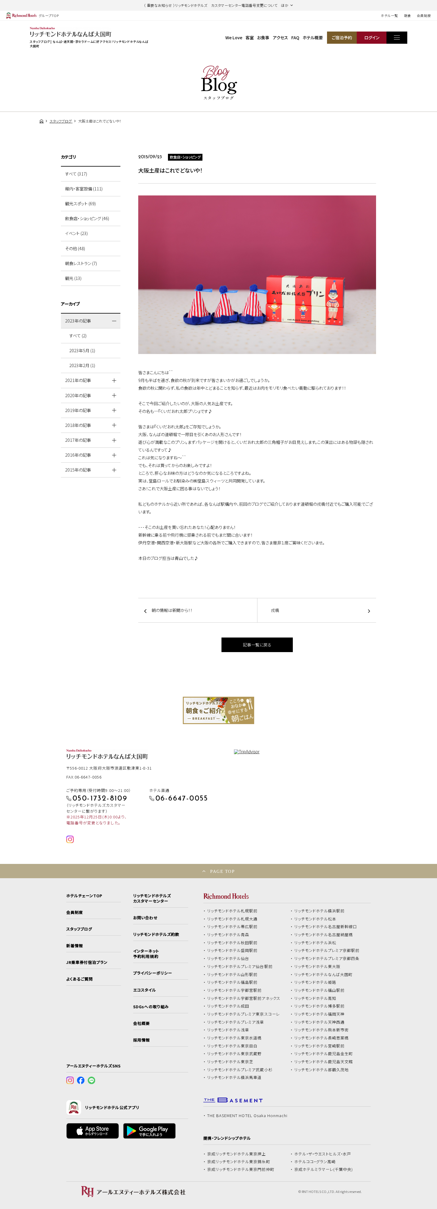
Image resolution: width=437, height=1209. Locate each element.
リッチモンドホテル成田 (228, 1006)
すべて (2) (78, 336)
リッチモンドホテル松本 (315, 919)
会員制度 (424, 15)
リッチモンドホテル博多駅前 (319, 1006)
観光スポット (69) (80, 203)
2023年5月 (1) (82, 350)
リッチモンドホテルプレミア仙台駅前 (240, 966)
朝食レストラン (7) (81, 263)
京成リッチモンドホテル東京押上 (236, 1154)
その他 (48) (75, 248)
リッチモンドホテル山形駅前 (232, 974)
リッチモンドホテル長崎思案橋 (321, 1038)
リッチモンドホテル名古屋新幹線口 (325, 926)
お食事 (263, 37)
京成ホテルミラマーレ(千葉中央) (323, 1169)
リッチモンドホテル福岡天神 (319, 1014)
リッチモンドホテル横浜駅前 (319, 911)
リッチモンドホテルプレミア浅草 (235, 1022)
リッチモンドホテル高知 (315, 998)
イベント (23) (76, 233)
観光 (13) (73, 278)
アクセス (280, 37)
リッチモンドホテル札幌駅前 (232, 911)
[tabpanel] (218, 710)
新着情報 (74, 945)
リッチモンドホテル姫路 (315, 982)
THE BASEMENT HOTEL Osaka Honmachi (247, 1115)
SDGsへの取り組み (151, 1006)
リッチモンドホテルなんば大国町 (323, 974)
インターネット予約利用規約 (146, 953)
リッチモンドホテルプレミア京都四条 (327, 958)
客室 (250, 37)
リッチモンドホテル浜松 (315, 942)
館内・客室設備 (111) (84, 189)
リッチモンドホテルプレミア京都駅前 (327, 950)
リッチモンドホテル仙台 (228, 958)
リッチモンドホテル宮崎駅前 (319, 1046)
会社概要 (141, 1023)
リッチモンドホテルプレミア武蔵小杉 (240, 1069)
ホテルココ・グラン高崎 (315, 1161)
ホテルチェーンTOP (84, 895)
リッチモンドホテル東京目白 (232, 1046)
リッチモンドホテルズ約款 (156, 934)
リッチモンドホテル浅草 (228, 1030)
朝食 (407, 15)
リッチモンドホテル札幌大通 (232, 919)
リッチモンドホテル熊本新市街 (321, 1030)
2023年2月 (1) (82, 365)
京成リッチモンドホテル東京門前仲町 (240, 1169)
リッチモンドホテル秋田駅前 (232, 942)
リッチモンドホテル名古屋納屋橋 (323, 934)
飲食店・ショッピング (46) (87, 218)
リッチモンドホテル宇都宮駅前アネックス (243, 998)
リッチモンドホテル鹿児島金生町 (323, 1053)
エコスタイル (144, 990)
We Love (233, 37)
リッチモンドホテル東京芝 (230, 1061)
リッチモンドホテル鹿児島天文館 (323, 1061)
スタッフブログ (79, 929)
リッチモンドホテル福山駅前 (319, 990)
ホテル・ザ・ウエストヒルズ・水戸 (322, 1154)
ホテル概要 (313, 37)
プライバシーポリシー (152, 973)
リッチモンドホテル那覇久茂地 (321, 1069)
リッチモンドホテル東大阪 (317, 966)
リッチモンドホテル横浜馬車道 (234, 1077)
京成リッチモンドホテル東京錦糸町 (238, 1161)
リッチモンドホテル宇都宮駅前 (234, 990)
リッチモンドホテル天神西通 (319, 1022)
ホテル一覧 (389, 15)
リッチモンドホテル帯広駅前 (232, 926)
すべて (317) (76, 174)
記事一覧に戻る (257, 645)
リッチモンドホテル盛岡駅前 (232, 950)
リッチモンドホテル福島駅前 (232, 982)
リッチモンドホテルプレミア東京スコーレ (243, 1014)
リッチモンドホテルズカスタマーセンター (152, 898)
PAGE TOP (222, 871)
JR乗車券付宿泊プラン (87, 962)
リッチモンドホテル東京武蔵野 (234, 1053)
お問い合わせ (145, 917)
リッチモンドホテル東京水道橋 (234, 1038)
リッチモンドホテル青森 (228, 934)
